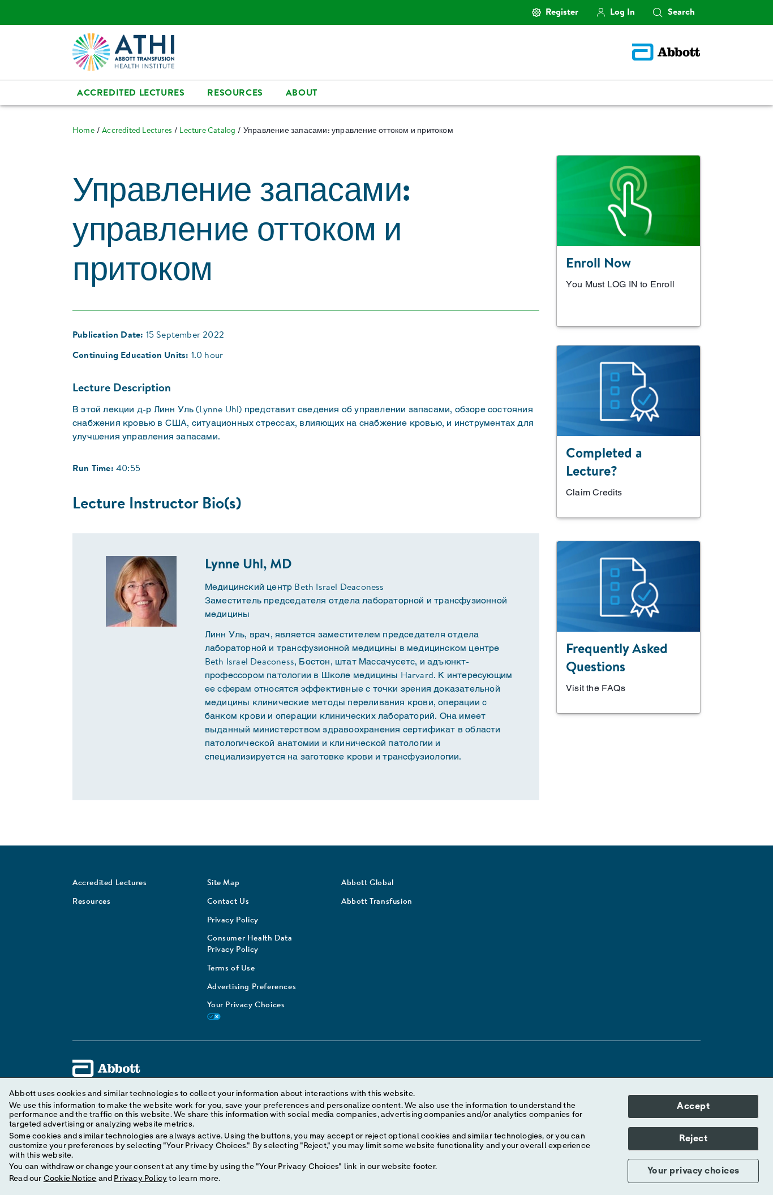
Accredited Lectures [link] (130, 93)
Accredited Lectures (109, 883)
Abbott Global (367, 883)
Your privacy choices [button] (693, 1170)
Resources (91, 902)
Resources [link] (235, 93)
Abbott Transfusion (377, 902)
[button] (657, 12)
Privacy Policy (233, 921)
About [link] (301, 93)
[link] (83, 131)
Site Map (223, 883)
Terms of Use (231, 969)
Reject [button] (693, 1138)
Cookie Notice (70, 1179)
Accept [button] (693, 1106)
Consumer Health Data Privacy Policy (250, 944)
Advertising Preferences (252, 987)
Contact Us (228, 902)
